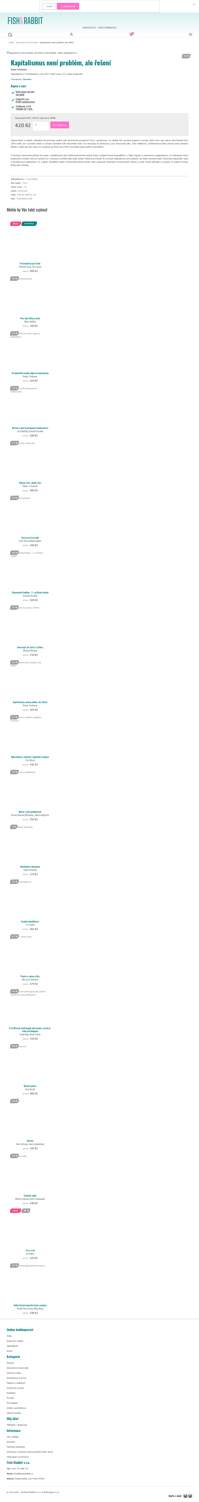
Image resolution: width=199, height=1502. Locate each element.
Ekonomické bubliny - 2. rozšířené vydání (30, 592)
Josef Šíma (23, 541)
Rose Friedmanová (37, 1198)
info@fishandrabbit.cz (20, 1473)
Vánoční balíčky (14, 1413)
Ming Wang (38, 1308)
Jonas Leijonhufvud (36, 1144)
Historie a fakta (14, 1372)
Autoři (9, 1351)
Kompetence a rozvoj (16, 1377)
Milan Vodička (30, 321)
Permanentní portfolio (30, 263)
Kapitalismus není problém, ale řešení (30, 702)
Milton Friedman (22, 1198)
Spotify (30, 1140)
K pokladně (68, 6)
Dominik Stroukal (36, 431)
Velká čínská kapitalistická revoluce (30, 1305)
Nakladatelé (12, 1346)
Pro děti (10, 1398)
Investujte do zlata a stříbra (30, 647)
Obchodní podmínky (16, 1446)
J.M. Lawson (36, 266)
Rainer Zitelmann (19, 69)
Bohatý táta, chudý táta (30, 482)
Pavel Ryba (24, 1034)
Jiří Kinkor (30, 1253)
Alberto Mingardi (42, 815)
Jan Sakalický (22, 431)
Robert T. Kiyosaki (30, 486)
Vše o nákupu (13, 1436)
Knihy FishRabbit (15, 1341)
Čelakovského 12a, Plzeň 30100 (25, 1478)
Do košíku (59, 125)
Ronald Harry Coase (25, 1308)
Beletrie (10, 1362)
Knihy (11, 42)
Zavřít (49, 6)
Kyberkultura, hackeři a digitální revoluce (30, 757)
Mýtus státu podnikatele (30, 811)
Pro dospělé (12, 1403)
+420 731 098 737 (17, 1468)
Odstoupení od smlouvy (18, 1456)
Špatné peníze (30, 1086)
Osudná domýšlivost (30, 921)
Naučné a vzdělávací (16, 1383)
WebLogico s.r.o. (51, 1492)
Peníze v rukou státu (30, 976)
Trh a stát (30, 1250)
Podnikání (11, 1393)
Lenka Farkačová (30, 869)
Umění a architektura (16, 1408)
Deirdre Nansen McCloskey (22, 815)
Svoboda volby (30, 1195)
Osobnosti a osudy (15, 1388)
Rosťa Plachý (35, 1034)
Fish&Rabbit (32, 74)
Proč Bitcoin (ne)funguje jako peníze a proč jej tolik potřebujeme (30, 1029)
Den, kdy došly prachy (30, 318)
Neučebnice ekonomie (30, 866)
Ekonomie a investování (27, 42)
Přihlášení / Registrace (17, 1424)
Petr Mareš (30, 760)
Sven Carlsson (22, 1144)
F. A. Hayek (30, 924)
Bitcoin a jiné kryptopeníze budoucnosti (30, 428)
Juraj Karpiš (30, 1089)
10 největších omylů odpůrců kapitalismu (30, 373)
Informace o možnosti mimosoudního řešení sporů (30, 1451)
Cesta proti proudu (30, 537)
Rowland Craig (25, 266)
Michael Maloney (30, 650)
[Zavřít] (194, 4)
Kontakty (11, 1441)
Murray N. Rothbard (30, 979)
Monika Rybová (35, 541)
